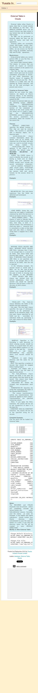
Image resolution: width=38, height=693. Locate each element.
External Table (25, 556)
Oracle (20, 558)
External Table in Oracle (18, 17)
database (17, 556)
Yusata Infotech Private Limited (22, 552)
